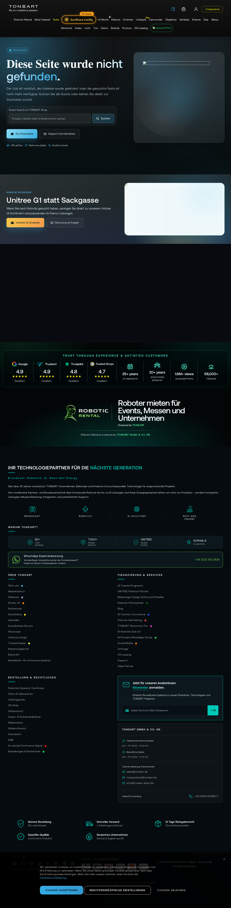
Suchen (105, 118)
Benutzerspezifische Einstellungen (117, 890)
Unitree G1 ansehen (28, 222)
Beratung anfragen (67, 222)
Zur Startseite (24, 133)
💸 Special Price (161, 27)
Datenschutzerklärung (53, 877)
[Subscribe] (213, 710)
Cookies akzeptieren (61, 890)
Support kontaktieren (61, 133)
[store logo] (23, 8)
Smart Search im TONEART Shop (28, 110)
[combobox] (174, 9)
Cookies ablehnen (171, 890)
